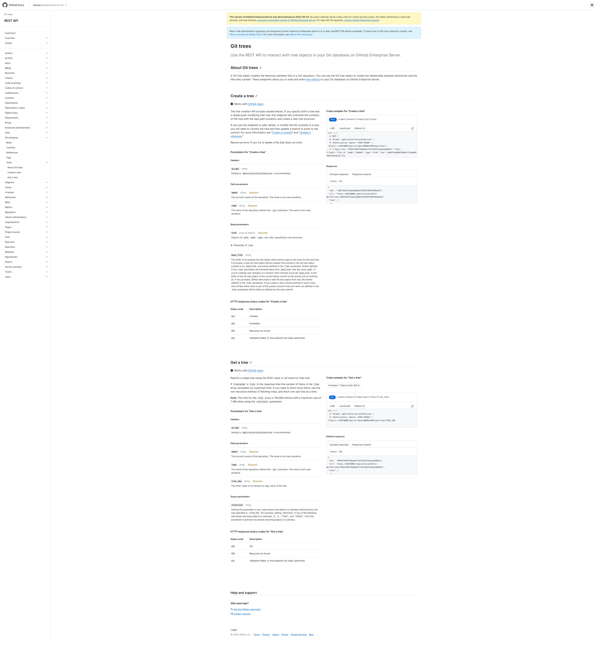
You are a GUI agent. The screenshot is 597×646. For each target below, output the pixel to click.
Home (10, 14)
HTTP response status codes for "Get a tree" (257, 531)
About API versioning (301, 34)
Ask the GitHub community (247, 609)
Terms (257, 634)
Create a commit (282, 132)
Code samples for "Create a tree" (345, 111)
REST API (11, 21)
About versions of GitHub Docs (245, 34)
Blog (311, 634)
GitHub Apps (255, 103)
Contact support (242, 613)
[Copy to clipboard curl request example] (412, 128)
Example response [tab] (339, 174)
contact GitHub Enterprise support (361, 20)
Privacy (266, 634)
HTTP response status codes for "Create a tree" (259, 301)
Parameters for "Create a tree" (248, 152)
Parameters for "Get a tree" (246, 411)
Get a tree (239, 362)
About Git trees (244, 67)
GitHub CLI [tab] (359, 128)
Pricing (284, 634)
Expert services (299, 634)
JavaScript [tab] (344, 128)
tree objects (313, 79)
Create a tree (242, 96)
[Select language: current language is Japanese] (592, 4)
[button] (274, 245)
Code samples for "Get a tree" (343, 377)
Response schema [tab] (361, 174)
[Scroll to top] (590, 639)
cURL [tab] (332, 128)
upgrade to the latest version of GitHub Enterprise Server (286, 20)
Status (275, 634)
